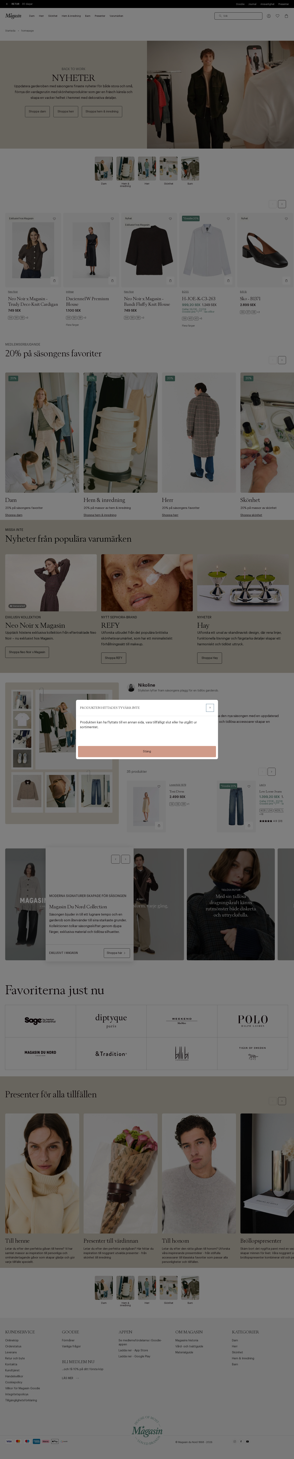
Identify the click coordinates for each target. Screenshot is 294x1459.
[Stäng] (210, 708)
